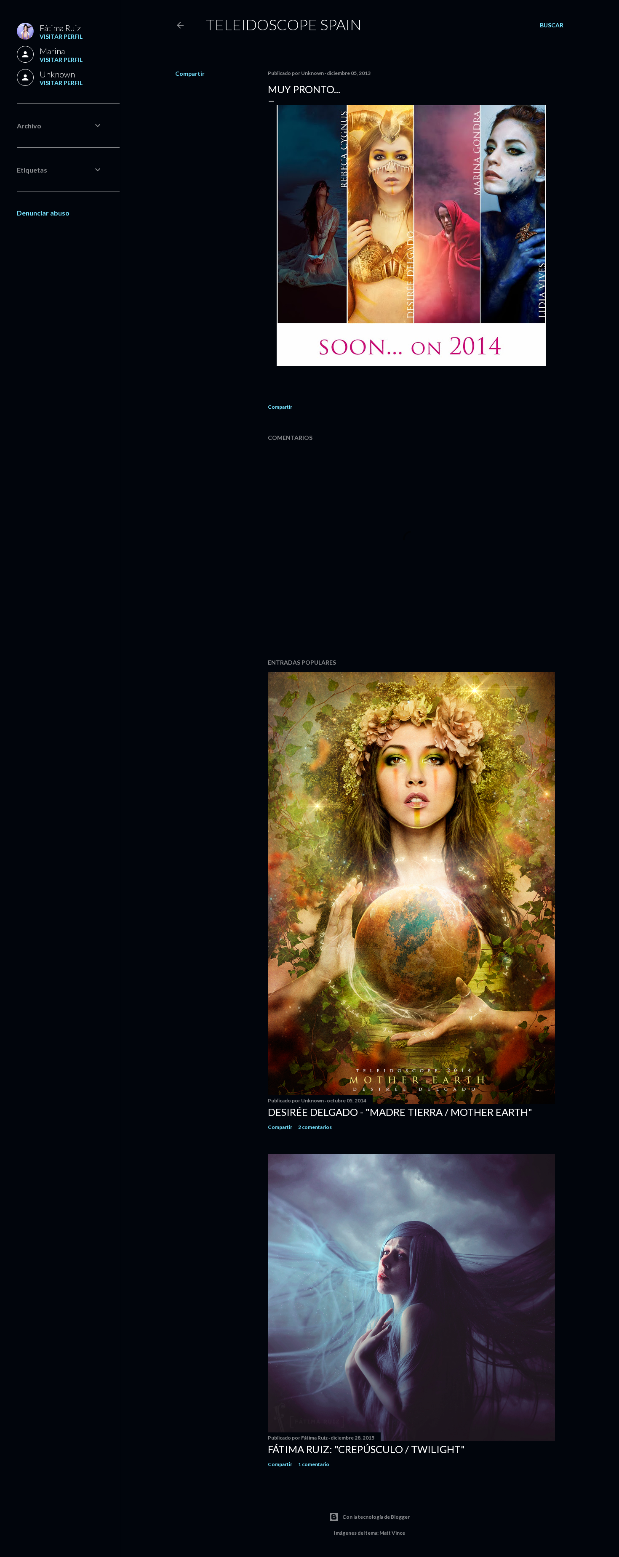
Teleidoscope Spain (283, 24)
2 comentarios (315, 1127)
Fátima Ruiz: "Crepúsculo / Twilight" (366, 1449)
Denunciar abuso (43, 213)
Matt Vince (392, 1533)
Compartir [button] (190, 73)
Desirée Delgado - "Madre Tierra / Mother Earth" (400, 1112)
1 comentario (313, 1464)
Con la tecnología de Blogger (376, 1517)
